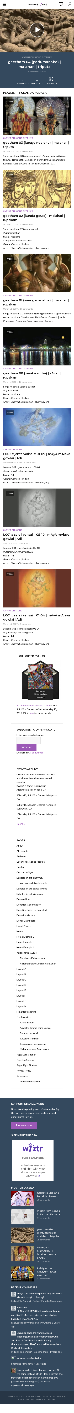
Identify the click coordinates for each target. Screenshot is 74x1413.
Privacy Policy (24, 1070)
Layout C (21, 979)
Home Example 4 (25, 947)
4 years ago (56, 1351)
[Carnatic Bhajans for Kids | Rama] (22, 1198)
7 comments (27, 151)
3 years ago (56, 1301)
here (31, 713)
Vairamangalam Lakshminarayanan (38, 963)
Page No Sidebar (25, 1059)
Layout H (21, 1006)
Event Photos (24, 925)
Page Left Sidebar (26, 1054)
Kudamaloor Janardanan (33, 1043)
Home (20, 931)
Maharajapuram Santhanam (34, 1049)
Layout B (21, 974)
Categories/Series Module (31, 861)
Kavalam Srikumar (29, 1038)
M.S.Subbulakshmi (26, 1011)
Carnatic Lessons (31, 57)
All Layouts (22, 850)
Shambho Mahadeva (22, 1363)
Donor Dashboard (26, 920)
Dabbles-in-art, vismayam (30, 893)
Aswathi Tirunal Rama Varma (35, 1027)
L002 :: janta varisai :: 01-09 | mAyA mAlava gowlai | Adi (36, 456)
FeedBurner (36, 752)
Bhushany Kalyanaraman (33, 958)
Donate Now (23, 899)
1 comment (25, 624)
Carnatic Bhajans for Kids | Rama (48, 1194)
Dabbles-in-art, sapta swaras (32, 888)
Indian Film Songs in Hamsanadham (29, 1351)
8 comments (27, 224)
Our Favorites (24, 1016)
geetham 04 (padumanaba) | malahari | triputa (34, 64)
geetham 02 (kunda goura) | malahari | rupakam (34, 218)
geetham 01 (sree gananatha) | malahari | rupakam (36, 302)
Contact (21, 867)
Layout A (21, 968)
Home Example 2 (25, 936)
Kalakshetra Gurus (27, 952)
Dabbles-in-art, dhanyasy (30, 877)
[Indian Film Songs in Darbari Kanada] (22, 1216)
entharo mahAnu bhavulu (33, 883)
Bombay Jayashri (29, 1033)
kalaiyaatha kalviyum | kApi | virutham (47, 1272)
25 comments (23, 83)
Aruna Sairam (27, 1022)
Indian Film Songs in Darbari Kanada (48, 1212)
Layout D (21, 984)
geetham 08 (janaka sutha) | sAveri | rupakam (32, 375)
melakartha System (30, 1081)
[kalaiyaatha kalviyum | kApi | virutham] (22, 1274)
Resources (22, 1075)
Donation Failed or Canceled (32, 909)
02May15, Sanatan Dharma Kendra (35, 804)
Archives (21, 856)
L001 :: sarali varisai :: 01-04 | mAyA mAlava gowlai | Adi (36, 617)
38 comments (43, 1200)
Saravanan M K (25, 1370)
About (20, 845)
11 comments (26, 309)
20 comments (43, 1261)
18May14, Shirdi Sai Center (31, 814)
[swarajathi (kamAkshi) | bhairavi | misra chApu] (22, 1253)
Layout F (21, 995)
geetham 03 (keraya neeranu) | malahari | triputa (36, 145)
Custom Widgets (26, 872)
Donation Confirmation (29, 904)
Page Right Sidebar (27, 1065)
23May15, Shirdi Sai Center (31, 795)
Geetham (47, 57)
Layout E (21, 990)
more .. (21, 823)
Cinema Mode (51, 83)
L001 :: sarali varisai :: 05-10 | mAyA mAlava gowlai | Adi (36, 537)
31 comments (43, 1218)
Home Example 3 (25, 942)
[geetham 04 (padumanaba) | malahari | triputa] (22, 1235)
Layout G (21, 1000)
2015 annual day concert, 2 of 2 (33, 705)
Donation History (26, 915)
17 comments (25, 382)
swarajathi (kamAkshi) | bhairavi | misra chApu (46, 1252)
